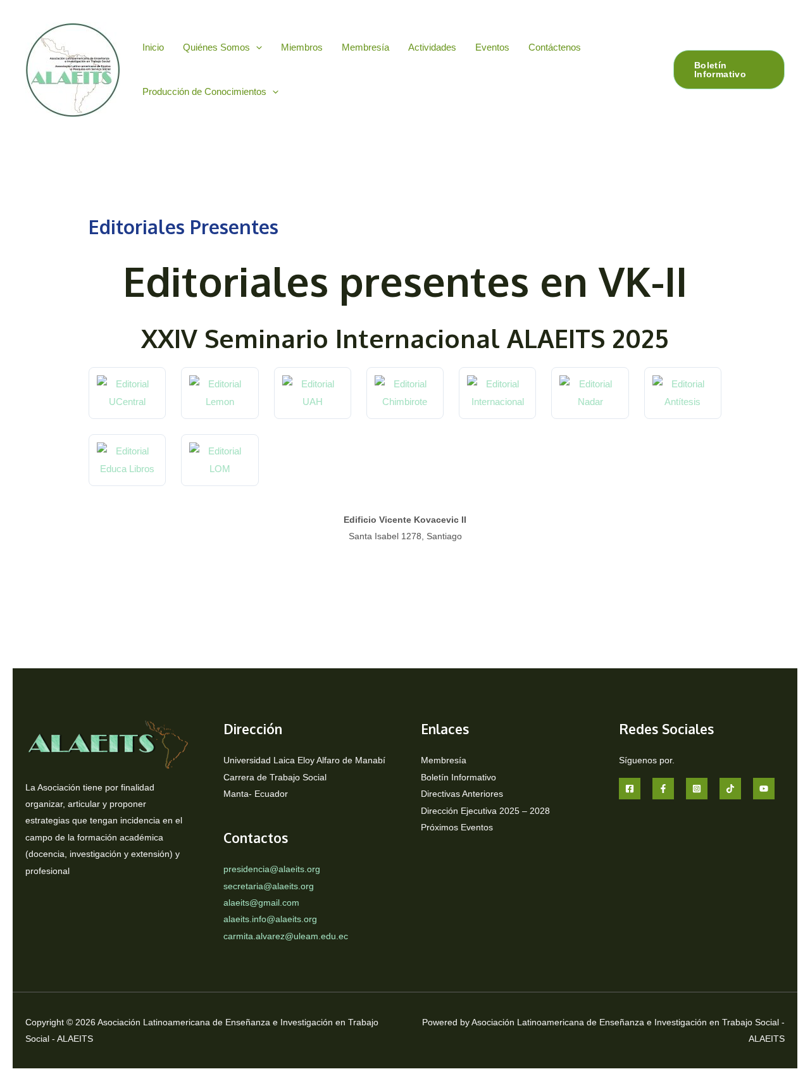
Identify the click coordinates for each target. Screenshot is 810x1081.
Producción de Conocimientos (204, 91)
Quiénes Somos (216, 47)
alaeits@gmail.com (261, 902)
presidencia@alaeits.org (271, 869)
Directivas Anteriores (462, 794)
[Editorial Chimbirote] (405, 393)
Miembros (302, 47)
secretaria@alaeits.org (268, 886)
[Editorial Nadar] (589, 393)
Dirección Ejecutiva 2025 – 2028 (485, 811)
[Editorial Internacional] (497, 393)
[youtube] (764, 788)
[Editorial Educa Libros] (127, 460)
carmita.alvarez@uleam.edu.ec (285, 936)
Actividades (432, 47)
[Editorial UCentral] (127, 393)
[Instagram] (696, 788)
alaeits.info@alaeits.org (270, 919)
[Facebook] (629, 788)
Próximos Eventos (457, 827)
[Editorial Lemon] (219, 393)
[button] (256, 47)
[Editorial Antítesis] (682, 393)
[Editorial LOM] (219, 460)
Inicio (153, 47)
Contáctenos (554, 47)
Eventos (492, 47)
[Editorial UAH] (312, 393)
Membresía (365, 47)
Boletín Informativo (458, 777)
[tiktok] (730, 788)
